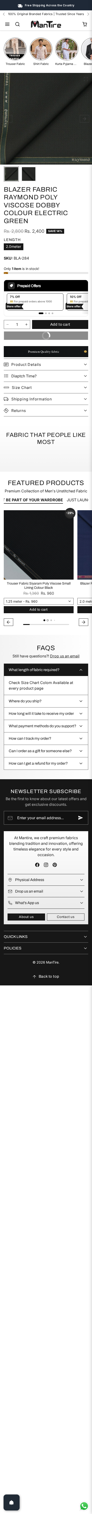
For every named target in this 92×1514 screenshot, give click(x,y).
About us (26, 917)
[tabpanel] (46, 568)
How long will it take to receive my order (41, 713)
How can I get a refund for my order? (38, 763)
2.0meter (13, 246)
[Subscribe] (80, 818)
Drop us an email (64, 656)
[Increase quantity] (26, 324)
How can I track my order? (30, 738)
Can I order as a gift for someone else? (40, 751)
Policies (12, 948)
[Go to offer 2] (46, 313)
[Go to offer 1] (41, 313)
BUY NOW (62, 334)
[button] (7, 24)
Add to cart (60, 324)
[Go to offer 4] (52, 313)
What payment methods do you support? (42, 726)
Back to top (49, 976)
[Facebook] (37, 864)
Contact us (66, 917)
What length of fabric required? (34, 670)
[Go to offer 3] (49, 313)
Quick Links (16, 937)
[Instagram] (46, 864)
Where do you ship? (25, 701)
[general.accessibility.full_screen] (86, 79)
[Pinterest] (54, 864)
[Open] (12, 1502)
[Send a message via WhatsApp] (84, 1506)
